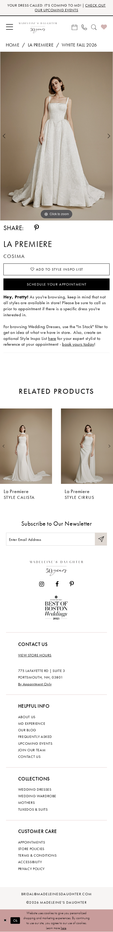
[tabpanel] (56, 136)
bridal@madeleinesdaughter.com (56, 894)
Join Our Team (31, 750)
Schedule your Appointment (57, 284)
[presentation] (26, 446)
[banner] (37, 27)
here (52, 338)
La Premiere (41, 45)
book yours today (78, 344)
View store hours (35, 655)
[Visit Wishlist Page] (104, 27)
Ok (15, 920)
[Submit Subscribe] (101, 539)
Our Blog (27, 730)
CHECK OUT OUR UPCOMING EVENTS (70, 7)
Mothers (26, 802)
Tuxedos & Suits (33, 809)
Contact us (29, 756)
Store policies (31, 848)
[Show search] (94, 27)
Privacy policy (31, 868)
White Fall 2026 (79, 45)
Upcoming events (35, 743)
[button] (9, 27)
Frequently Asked (35, 736)
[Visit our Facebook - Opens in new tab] (57, 584)
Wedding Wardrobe (37, 796)
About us (26, 716)
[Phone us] (84, 27)
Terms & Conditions (37, 855)
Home (13, 45)
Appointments (31, 842)
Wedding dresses (35, 789)
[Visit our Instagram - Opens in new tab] (41, 584)
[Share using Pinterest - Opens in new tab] (36, 227)
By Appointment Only (35, 684)
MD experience (31, 723)
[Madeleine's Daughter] (56, 567)
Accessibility (30, 861)
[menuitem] (9, 27)
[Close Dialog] (5, 920)
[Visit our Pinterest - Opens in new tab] (71, 584)
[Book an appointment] (74, 27)
